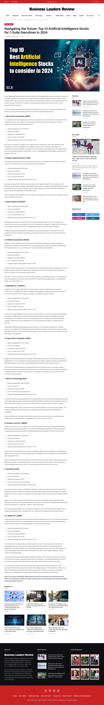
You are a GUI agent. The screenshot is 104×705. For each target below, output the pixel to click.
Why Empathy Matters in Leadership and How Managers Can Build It (58, 629)
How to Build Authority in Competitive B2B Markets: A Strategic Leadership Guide (35, 629)
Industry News (46, 696)
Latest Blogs (9, 24)
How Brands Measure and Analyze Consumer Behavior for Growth (36, 605)
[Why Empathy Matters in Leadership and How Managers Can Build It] (58, 620)
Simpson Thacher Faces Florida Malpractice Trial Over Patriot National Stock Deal (91, 199)
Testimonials (59, 15)
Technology (38, 15)
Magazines (15, 15)
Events (68, 15)
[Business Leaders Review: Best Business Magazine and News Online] (52, 9)
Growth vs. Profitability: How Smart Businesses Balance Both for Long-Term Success (58, 605)
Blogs (74, 15)
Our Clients (89, 15)
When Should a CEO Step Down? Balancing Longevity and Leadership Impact (14, 629)
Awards (81, 15)
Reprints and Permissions (82, 696)
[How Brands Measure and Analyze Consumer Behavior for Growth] (36, 596)
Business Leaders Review (12, 36)
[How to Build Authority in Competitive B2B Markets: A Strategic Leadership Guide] (36, 620)
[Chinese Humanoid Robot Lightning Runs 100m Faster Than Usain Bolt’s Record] (76, 103)
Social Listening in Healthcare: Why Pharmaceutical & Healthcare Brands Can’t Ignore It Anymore (13, 606)
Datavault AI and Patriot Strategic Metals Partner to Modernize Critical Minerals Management (91, 113)
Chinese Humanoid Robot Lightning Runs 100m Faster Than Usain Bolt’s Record (91, 102)
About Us (6, 1)
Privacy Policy (67, 696)
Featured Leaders (26, 15)
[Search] (99, 15)
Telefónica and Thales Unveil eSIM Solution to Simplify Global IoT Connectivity (89, 124)
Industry (49, 15)
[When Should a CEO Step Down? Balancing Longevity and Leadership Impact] (14, 620)
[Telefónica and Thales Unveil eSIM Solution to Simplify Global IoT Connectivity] (76, 124)
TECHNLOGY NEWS (33, 696)
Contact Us (56, 696)
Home (7, 15)
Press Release (14, 1)
